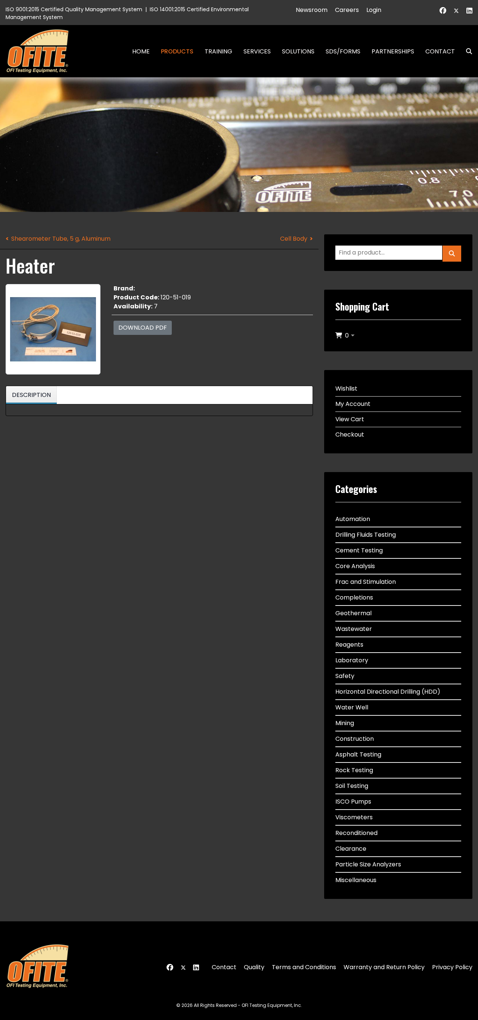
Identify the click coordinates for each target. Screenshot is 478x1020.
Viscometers (354, 817)
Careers (347, 10)
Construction (354, 738)
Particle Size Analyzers (368, 864)
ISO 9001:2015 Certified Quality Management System (74, 9)
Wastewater (353, 629)
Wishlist (346, 388)
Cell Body (293, 238)
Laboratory (351, 660)
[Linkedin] (469, 10)
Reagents (349, 644)
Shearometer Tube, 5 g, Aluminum (61, 238)
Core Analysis (355, 566)
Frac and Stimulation (365, 581)
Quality (254, 967)
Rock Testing (354, 770)
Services (257, 51)
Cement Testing (359, 550)
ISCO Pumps (353, 801)
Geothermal (353, 613)
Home (141, 51)
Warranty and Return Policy (384, 967)
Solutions (298, 51)
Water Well (351, 707)
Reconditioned (356, 833)
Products (177, 51)
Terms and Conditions (304, 967)
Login (373, 10)
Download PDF (142, 327)
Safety (344, 676)
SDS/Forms (343, 51)
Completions (354, 597)
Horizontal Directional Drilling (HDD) (387, 691)
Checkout (349, 434)
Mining (344, 723)
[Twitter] (456, 10)
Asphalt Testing (358, 754)
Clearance (350, 848)
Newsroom (312, 10)
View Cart (349, 419)
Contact (440, 51)
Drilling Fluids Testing (365, 534)
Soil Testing (351, 786)
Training (218, 51)
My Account (352, 404)
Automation (352, 519)
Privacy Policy (452, 967)
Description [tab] (31, 395)
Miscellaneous (355, 880)
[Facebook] (443, 10)
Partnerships (393, 51)
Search (466, 51)
